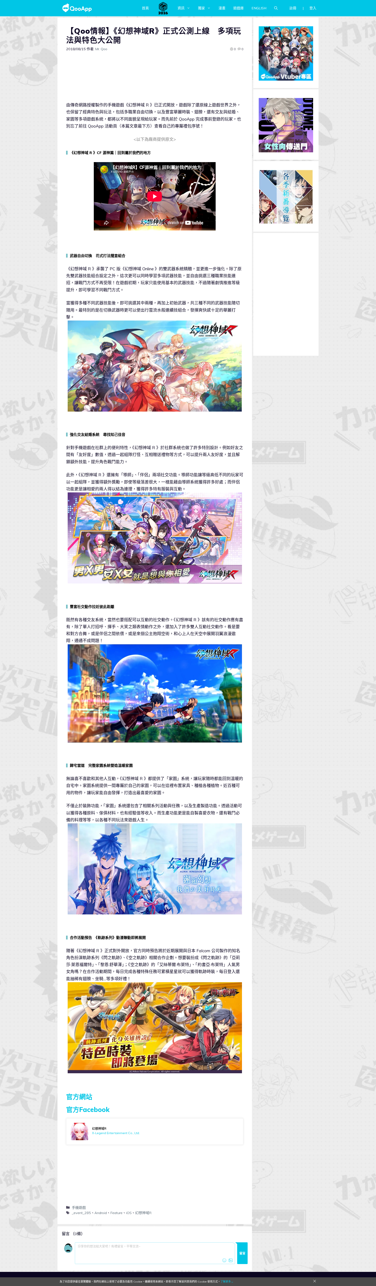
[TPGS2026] (163, 8)
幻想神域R (143, 1213)
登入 (312, 8)
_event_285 (81, 1213)
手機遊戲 (79, 1207)
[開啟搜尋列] (276, 8)
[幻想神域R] (154, 1131)
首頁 (145, 8)
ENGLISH (259, 8)
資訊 (181, 8)
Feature (116, 1213)
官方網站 (79, 1097)
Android (100, 1213)
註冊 (292, 8)
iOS (129, 1213)
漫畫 (221, 8)
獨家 (201, 8)
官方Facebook (87, 1109)
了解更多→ (226, 1281)
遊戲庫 (238, 8)
